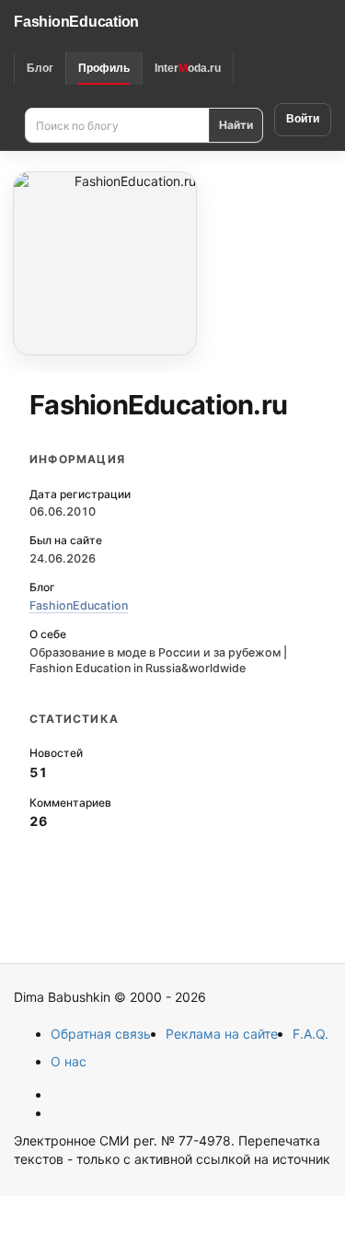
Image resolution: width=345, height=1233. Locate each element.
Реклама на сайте (222, 1033)
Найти (236, 125)
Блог (40, 68)
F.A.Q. (310, 1033)
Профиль (104, 68)
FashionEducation (76, 21)
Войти (302, 118)
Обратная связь (101, 1033)
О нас (68, 1061)
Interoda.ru (188, 68)
